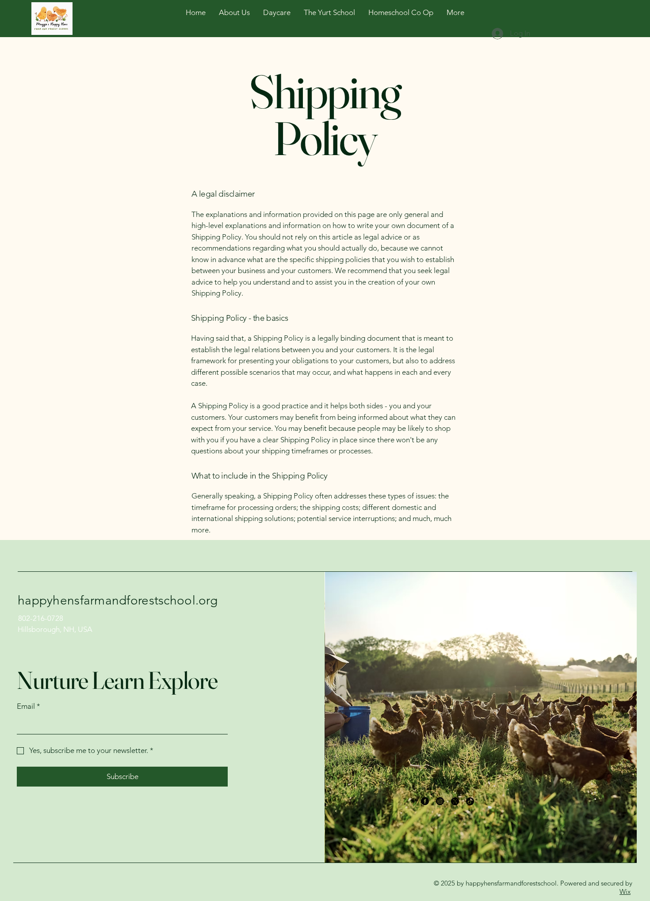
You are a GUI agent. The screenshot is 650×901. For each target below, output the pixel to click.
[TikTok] (470, 801)
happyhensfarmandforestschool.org (118, 600)
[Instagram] (440, 801)
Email (28, 706)
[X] (455, 801)
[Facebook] (425, 801)
